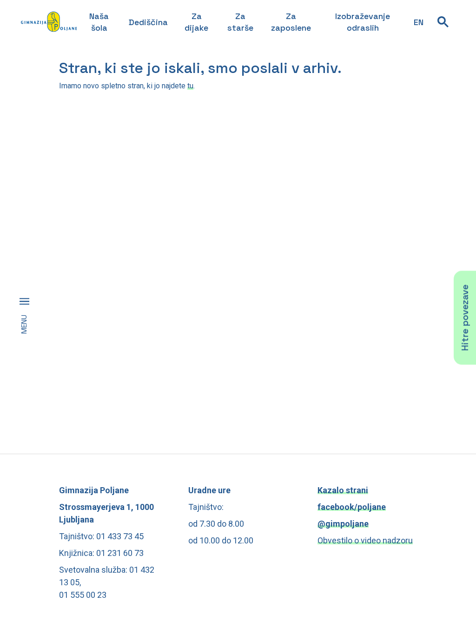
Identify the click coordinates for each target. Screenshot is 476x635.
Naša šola (99, 22)
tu (190, 85)
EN (418, 22)
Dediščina (148, 22)
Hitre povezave (465, 317)
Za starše (240, 22)
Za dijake (196, 22)
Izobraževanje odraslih (362, 22)
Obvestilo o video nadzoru (365, 540)
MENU (24, 324)
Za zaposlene (291, 22)
